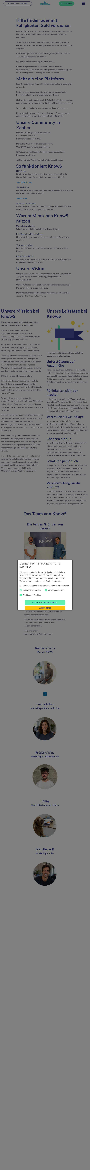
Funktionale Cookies (32, 595)
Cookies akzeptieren (45, 602)
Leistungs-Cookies (56, 590)
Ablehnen (45, 608)
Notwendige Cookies (32, 590)
